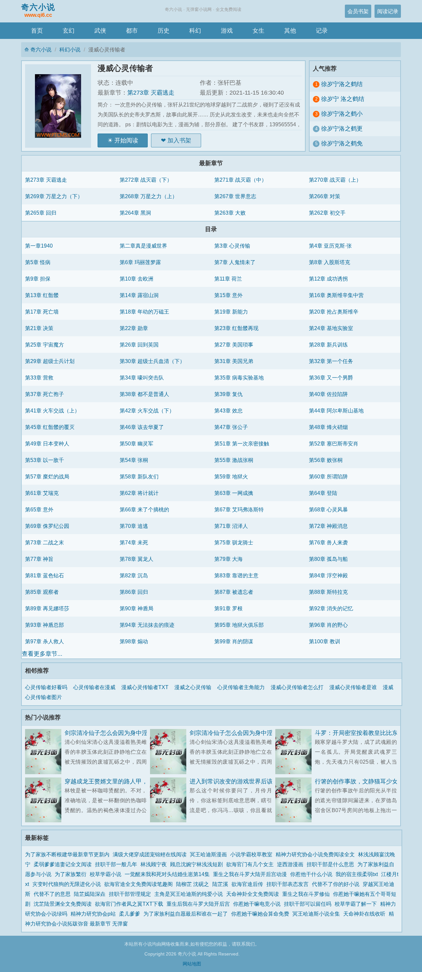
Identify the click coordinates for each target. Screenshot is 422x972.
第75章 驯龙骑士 (233, 542)
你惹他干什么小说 (311, 874)
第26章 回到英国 (139, 345)
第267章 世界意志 (235, 196)
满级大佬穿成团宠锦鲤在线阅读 (150, 854)
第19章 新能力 (231, 312)
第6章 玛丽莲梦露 (140, 262)
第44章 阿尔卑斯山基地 (336, 410)
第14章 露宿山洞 (139, 295)
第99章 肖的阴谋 (233, 641)
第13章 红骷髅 (42, 295)
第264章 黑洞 (135, 213)
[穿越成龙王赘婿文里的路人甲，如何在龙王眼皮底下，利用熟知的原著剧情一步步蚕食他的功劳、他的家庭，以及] (45, 800)
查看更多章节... (42, 654)
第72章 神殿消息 (328, 526)
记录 (322, 30)
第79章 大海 (228, 559)
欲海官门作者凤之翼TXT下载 (129, 904)
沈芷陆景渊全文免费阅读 (63, 904)
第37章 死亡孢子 (44, 394)
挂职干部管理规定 (130, 894)
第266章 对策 (324, 196)
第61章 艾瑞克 (42, 493)
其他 (290, 30)
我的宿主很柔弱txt (357, 874)
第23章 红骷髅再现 (236, 328)
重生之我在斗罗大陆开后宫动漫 (250, 874)
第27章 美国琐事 (233, 345)
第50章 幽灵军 (136, 443)
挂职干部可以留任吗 (307, 904)
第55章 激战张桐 (233, 460)
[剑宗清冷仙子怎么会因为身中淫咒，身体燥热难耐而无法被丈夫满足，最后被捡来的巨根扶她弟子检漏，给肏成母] (45, 751)
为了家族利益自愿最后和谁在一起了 (185, 914)
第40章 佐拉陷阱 (328, 394)
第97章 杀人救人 (44, 641)
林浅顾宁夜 (153, 864)
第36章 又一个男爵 (331, 377)
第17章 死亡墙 (42, 312)
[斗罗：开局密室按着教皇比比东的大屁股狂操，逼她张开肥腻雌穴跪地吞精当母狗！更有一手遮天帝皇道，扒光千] (295, 751)
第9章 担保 (37, 279)
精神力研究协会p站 (93, 914)
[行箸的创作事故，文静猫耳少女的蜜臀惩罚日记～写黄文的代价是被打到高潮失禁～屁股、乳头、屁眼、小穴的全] (295, 800)
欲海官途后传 (247, 884)
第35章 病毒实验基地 (239, 377)
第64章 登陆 (323, 493)
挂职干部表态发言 (287, 884)
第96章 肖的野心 (328, 625)
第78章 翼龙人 (136, 559)
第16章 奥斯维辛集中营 (336, 295)
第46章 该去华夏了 (142, 427)
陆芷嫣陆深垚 (90, 894)
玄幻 (69, 30)
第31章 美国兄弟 (233, 361)
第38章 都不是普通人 (144, 394)
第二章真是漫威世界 (143, 246)
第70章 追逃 (134, 526)
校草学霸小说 (105, 874)
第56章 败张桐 (326, 460)
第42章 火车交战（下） (147, 410)
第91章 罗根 (228, 608)
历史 (163, 30)
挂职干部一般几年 (116, 864)
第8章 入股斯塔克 (329, 262)
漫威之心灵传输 (194, 687)
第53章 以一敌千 (44, 460)
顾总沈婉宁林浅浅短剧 (196, 864)
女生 (258, 30)
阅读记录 (387, 11)
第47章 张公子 (231, 427)
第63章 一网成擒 (233, 493)
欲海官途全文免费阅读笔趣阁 (138, 884)
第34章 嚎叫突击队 (142, 377)
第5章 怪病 (37, 262)
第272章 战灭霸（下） (146, 180)
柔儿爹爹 (129, 914)
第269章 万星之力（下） (54, 196)
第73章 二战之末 (44, 542)
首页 (37, 30)
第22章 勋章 (134, 328)
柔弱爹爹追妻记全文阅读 (63, 864)
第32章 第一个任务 (331, 361)
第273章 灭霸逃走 (150, 92)
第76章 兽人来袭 (328, 542)
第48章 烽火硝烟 (328, 427)
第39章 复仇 (228, 394)
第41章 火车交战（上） (52, 410)
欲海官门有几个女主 (250, 864)
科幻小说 (69, 49)
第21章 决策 (39, 328)
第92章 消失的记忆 (331, 608)
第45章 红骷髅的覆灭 (50, 427)
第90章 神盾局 (136, 608)
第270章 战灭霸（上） (335, 180)
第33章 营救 (39, 377)
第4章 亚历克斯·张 (330, 246)
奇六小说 (38, 10)
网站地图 (192, 963)
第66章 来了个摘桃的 (144, 509)
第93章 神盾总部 (44, 625)
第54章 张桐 (134, 460)
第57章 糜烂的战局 (47, 476)
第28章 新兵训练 (328, 345)
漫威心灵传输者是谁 (354, 687)
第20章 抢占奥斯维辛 (333, 312)
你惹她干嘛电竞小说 (257, 904)
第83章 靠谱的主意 (236, 575)
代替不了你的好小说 (335, 884)
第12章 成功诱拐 (328, 279)
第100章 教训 (324, 641)
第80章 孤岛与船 (328, 559)
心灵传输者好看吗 (47, 687)
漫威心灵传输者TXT (146, 687)
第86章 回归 (134, 592)
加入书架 (179, 140)
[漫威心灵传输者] (61, 106)
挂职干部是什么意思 (330, 864)
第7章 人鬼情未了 (235, 262)
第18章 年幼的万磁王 (144, 312)
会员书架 (358, 11)
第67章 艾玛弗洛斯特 (239, 509)
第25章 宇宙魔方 (44, 345)
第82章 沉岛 (134, 575)
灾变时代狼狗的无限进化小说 (66, 884)
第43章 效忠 (228, 410)
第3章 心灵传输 (232, 246)
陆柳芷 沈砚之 (192, 884)
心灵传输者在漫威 (95, 687)
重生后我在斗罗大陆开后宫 (198, 904)
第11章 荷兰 (228, 279)
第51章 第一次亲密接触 (241, 443)
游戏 (227, 30)
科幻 (195, 30)
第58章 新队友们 (139, 476)
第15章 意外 (228, 295)
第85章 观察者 (42, 592)
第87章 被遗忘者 (233, 592)
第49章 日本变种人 (47, 443)
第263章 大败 (230, 213)
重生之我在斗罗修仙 (306, 894)
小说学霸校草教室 (251, 854)
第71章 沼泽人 (231, 526)
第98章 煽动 (134, 641)
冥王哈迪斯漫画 (208, 854)
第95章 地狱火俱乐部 (239, 625)
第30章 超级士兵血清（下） (152, 361)
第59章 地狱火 (231, 476)
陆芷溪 (220, 884)
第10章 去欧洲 (136, 279)
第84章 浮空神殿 (328, 575)
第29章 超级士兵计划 (50, 361)
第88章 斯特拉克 (328, 592)
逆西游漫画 (290, 864)
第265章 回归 (40, 213)
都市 (132, 30)
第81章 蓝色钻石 (44, 575)
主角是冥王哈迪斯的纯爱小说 (188, 894)
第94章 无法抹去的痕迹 (147, 625)
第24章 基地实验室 (331, 328)
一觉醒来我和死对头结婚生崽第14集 (167, 874)
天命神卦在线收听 (364, 914)
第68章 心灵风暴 (328, 509)
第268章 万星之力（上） (148, 196)
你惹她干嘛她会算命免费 (260, 914)
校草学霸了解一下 (356, 904)
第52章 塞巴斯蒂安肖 (333, 443)
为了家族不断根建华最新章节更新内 (67, 854)
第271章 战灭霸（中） (240, 180)
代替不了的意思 (52, 894)
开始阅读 (126, 140)
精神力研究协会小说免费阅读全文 (315, 854)
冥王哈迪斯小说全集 (316, 914)
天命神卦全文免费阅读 (252, 894)
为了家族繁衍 (70, 874)
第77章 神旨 (39, 559)
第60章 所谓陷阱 (328, 476)
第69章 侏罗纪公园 (47, 526)
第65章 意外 (39, 509)
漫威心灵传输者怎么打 (298, 687)
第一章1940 (39, 246)
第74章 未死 (134, 542)
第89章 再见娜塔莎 (47, 608)
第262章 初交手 (327, 213)
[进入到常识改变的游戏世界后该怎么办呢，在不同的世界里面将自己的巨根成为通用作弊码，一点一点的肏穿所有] (170, 800)
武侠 (100, 30)
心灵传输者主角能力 (242, 687)
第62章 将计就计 (139, 493)
